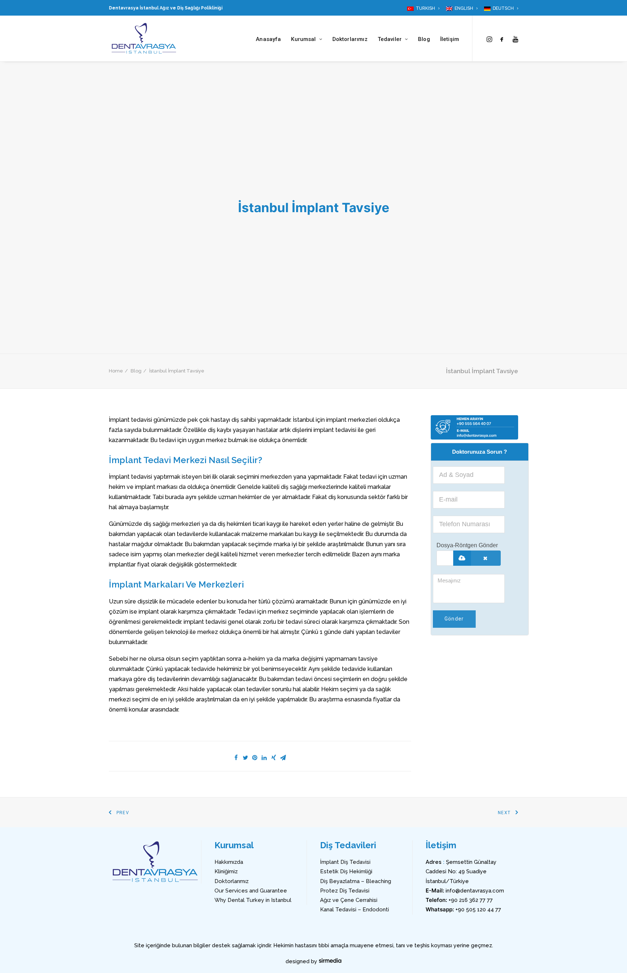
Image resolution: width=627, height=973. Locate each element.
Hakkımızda (228, 862)
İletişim (449, 39)
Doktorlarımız (350, 39)
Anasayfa (268, 39)
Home (116, 371)
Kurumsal (303, 39)
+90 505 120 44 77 (478, 909)
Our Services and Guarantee (250, 890)
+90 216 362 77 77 (470, 900)
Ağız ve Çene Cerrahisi (348, 900)
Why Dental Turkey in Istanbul (252, 900)
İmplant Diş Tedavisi (345, 862)
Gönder (454, 619)
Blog (424, 39)
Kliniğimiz (226, 871)
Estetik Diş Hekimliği (346, 871)
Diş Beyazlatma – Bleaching (355, 881)
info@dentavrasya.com (475, 890)
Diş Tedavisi (353, 890)
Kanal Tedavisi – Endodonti (354, 909)
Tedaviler (390, 39)
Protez (329, 890)
